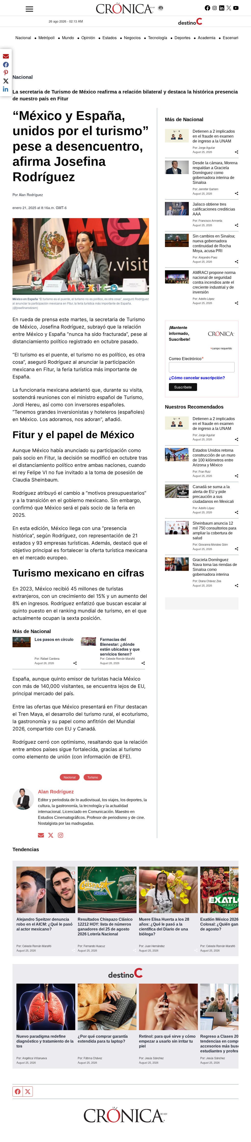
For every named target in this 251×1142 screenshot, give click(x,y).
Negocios (132, 37)
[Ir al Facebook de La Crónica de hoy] (207, 8)
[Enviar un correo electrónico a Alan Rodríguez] (41, 835)
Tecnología (157, 37)
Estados (109, 37)
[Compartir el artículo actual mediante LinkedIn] (6, 89)
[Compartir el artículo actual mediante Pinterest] (6, 73)
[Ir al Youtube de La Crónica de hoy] (236, 8)
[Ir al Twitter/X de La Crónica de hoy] (229, 8)
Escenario (231, 37)
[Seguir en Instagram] (60, 835)
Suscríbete (183, 386)
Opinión (88, 37)
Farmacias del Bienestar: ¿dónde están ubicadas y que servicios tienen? (120, 647)
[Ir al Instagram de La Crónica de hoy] (215, 8)
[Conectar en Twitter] (51, 835)
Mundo (68, 37)
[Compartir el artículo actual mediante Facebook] (6, 64)
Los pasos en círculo (54, 639)
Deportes (182, 37)
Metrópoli (46, 37)
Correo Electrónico (186, 358)
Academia (206, 37)
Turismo (93, 777)
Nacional (23, 37)
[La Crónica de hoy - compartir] (75, 663)
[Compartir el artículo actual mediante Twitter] (6, 81)
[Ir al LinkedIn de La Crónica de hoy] (222, 8)
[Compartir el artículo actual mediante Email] (6, 56)
